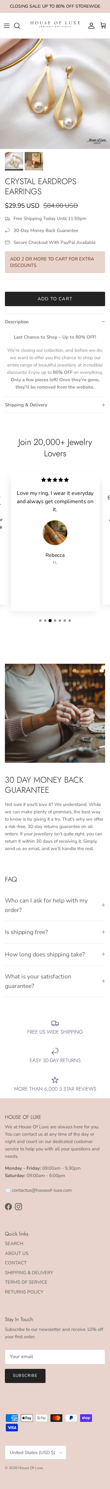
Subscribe (25, 1375)
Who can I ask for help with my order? (46, 905)
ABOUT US (16, 1253)
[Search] (20, 25)
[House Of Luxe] (55, 25)
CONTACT (16, 1263)
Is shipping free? (26, 932)
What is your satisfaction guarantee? (38, 981)
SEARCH (14, 1243)
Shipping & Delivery (26, 405)
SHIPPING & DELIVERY (29, 1273)
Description (17, 322)
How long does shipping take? (45, 954)
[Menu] (6, 25)
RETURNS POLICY (24, 1292)
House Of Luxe (30, 1467)
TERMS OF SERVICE (26, 1282)
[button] (40, 620)
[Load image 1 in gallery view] (55, 94)
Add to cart (55, 299)
